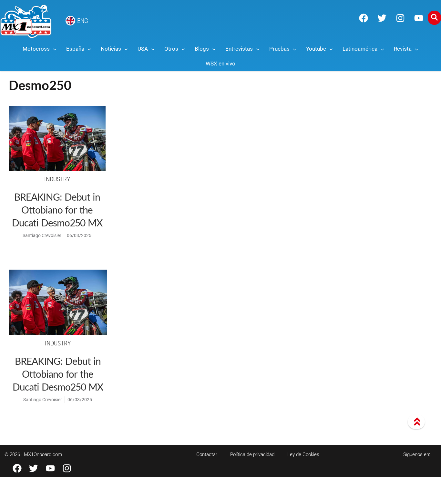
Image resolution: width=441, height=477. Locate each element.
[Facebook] (363, 18)
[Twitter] (382, 18)
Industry (57, 179)
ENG (82, 21)
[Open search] (434, 18)
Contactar (206, 454)
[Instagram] (400, 18)
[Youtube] (419, 18)
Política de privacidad (252, 454)
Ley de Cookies (303, 454)
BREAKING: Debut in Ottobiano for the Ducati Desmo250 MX (57, 209)
